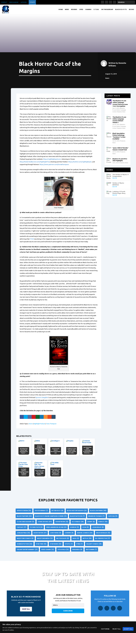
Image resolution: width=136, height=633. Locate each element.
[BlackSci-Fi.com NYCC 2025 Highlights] (109, 160)
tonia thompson (51, 424)
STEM (79, 544)
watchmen (91, 549)
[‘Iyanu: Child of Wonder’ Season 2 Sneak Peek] (109, 149)
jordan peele (23, 533)
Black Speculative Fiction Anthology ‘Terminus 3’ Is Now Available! (119, 136)
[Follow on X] (110, 2)
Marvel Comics (85, 533)
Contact (4, 2)
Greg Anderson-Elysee (56, 527)
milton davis (62, 538)
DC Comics (78, 522)
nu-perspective (102, 538)
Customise (105, 629)
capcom (112, 516)
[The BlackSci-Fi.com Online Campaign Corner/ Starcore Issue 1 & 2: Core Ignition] (109, 102)
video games (47, 549)
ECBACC (103, 522)
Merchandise (13, 2)
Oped (81, 9)
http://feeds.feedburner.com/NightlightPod (35, 162)
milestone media (45, 538)
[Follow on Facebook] (102, 2)
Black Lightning (98, 511)
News (67, 9)
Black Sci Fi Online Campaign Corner (51, 516)
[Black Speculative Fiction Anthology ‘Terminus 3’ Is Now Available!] (109, 134)
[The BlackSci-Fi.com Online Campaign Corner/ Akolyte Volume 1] (109, 118)
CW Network (61, 522)
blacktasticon (77, 516)
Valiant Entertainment (27, 549)
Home (61, 9)
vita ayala (63, 549)
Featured (119, 112)
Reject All (117, 629)
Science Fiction (24, 544)
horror (31, 424)
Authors (24, 2)
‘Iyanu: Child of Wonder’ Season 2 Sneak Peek (121, 148)
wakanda (77, 549)
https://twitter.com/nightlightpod (79, 162)
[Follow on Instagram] (106, 2)
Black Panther (24, 516)
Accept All (128, 629)
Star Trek (41, 544)
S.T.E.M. (96, 9)
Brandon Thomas (96, 516)
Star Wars (55, 544)
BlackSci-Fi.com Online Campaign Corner (119, 110)
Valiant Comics (94, 544)
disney (91, 522)
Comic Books (45, 522)
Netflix (87, 538)
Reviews (74, 9)
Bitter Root (57, 511)
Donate (32, 2)
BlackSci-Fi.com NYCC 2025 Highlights (120, 159)
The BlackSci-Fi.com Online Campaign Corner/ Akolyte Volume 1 (119, 119)
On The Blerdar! (107, 9)
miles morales (103, 533)
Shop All (26, 609)
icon (85, 527)
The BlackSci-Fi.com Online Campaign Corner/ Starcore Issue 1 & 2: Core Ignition (120, 103)
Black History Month (77, 511)
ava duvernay (41, 511)
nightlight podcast (39, 424)
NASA (76, 538)
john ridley (98, 527)
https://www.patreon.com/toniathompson (54, 164)
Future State (36, 527)
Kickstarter (40, 533)
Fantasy (21, 527)
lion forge (55, 533)
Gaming (88, 9)
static (69, 544)
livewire (69, 533)
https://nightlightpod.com (52, 159)
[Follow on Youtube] (114, 2)
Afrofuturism (24, 511)
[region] (68, 627)
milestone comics (25, 538)
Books (131, 9)
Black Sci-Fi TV (121, 9)
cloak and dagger (25, 522)
